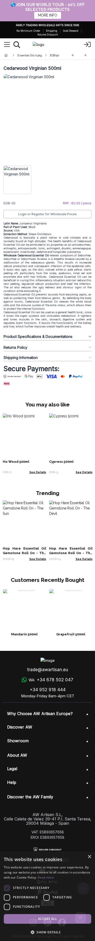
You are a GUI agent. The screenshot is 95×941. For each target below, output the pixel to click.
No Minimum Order (28, 30)
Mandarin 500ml (24, 634)
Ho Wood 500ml (16, 462)
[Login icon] (87, 44)
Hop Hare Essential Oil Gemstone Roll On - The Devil (70, 553)
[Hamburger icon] (7, 44)
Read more (46, 877)
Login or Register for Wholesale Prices (47, 214)
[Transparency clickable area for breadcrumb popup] (32, 55)
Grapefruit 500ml (70, 634)
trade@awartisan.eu (47, 669)
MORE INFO (47, 15)
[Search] (17, 44)
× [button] (89, 857)
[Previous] (73, 55)
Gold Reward (70, 30)
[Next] (85, 55)
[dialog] (47, 896)
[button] (47, 932)
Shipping (51, 30)
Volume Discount (47, 34)
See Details (37, 472)
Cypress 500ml (61, 462)
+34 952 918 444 (48, 689)
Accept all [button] (47, 919)
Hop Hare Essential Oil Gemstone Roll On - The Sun (24, 553)
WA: (51, 679)
